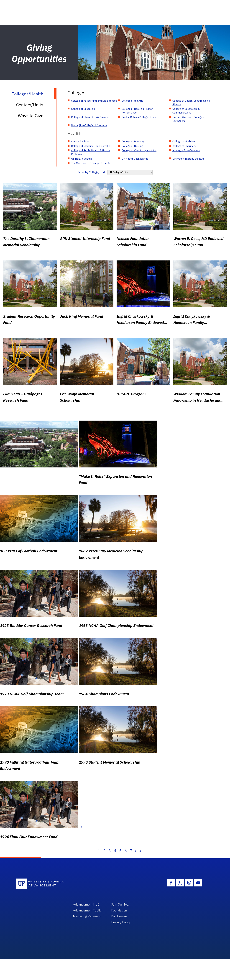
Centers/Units (29, 105)
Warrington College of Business (89, 125)
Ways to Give (30, 116)
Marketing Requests (87, 916)
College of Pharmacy (184, 146)
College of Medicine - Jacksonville (90, 146)
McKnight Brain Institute (186, 150)
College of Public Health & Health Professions (90, 152)
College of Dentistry (133, 141)
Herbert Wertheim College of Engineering (188, 119)
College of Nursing (132, 146)
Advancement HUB (86, 904)
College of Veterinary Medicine (139, 150)
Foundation (119, 910)
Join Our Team (121, 904)
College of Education (83, 108)
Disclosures (119, 916)
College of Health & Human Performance (137, 110)
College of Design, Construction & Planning (191, 102)
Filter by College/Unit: (92, 172)
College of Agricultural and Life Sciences (94, 100)
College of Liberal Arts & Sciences (90, 117)
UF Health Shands (81, 158)
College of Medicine (183, 141)
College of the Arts (132, 100)
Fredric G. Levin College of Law (139, 117)
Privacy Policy (120, 922)
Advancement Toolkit (87, 910)
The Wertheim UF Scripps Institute (90, 163)
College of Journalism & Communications (186, 110)
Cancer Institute (80, 141)
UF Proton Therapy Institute (188, 158)
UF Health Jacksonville (135, 158)
